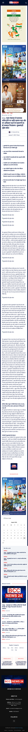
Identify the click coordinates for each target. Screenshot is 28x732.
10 (4, 533)
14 (17, 533)
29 (21, 538)
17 (4, 535)
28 (17, 538)
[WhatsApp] (18, 139)
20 (14, 535)
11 (7, 533)
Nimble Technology (19, 727)
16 (24, 533)
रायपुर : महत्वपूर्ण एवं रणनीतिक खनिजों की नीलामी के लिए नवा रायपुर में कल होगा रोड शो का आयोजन (14, 606)
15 (21, 533)
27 (14, 538)
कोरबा (8, 113)
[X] (12, 139)
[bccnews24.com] (10, 132)
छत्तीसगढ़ (4, 113)
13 (14, 533)
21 (17, 535)
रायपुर (11, 113)
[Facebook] (9, 139)
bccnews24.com (16, 132)
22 (21, 535)
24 (4, 538)
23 (24, 535)
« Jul (3, 542)
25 (7, 538)
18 (7, 535)
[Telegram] (15, 139)
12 (11, 533)
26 (11, 538)
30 (24, 538)
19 (11, 535)
